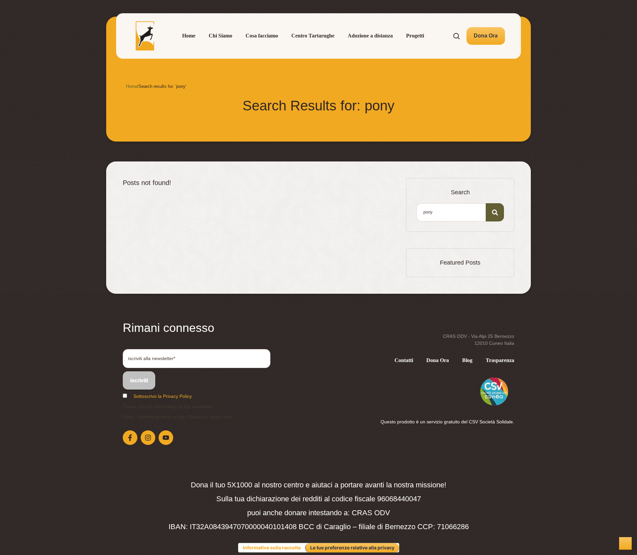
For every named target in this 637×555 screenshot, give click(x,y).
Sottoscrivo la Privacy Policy (162, 396)
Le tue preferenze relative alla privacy (352, 547)
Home (131, 86)
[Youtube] (166, 437)
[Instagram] (148, 437)
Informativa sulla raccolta (272, 547)
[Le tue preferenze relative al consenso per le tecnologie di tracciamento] (625, 543)
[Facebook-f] (130, 437)
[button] (485, 35)
